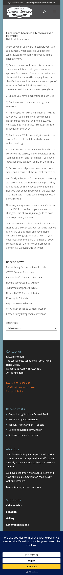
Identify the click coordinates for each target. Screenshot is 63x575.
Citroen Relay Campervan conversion (26, 314)
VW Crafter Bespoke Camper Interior (26, 308)
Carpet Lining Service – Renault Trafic (26, 267)
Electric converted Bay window (22, 282)
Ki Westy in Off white (17, 298)
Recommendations (17, 524)
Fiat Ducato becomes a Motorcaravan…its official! (30, 34)
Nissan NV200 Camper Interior (22, 293)
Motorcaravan (21, 39)
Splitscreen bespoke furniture (22, 287)
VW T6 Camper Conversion (20, 272)
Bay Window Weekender (19, 303)
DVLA (9, 39)
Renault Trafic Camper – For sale (24, 277)
